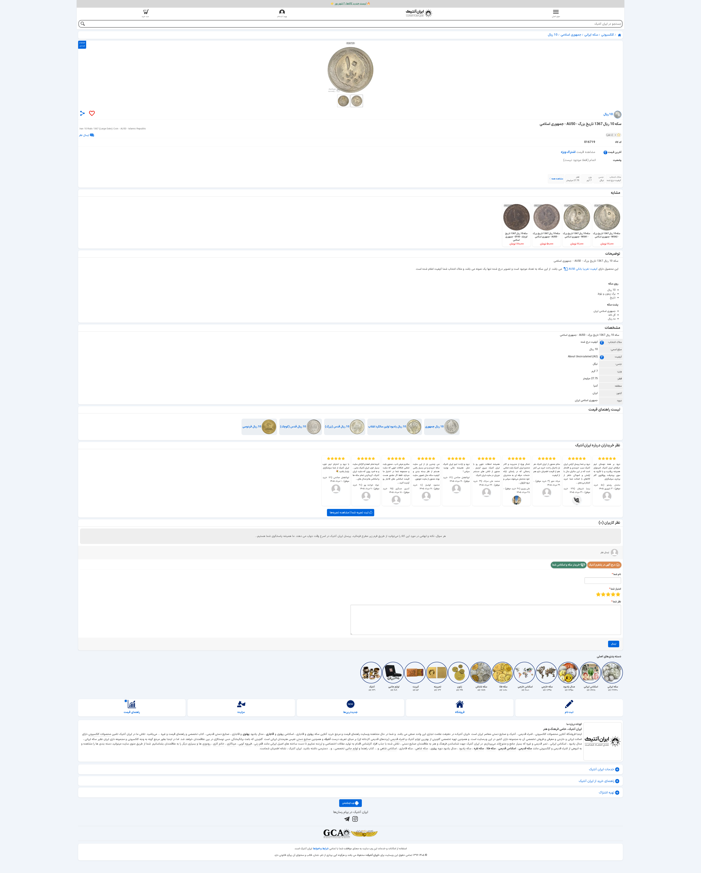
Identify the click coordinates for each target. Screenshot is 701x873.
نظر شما (617, 602)
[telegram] (346, 819)
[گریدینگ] (336, 833)
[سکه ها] (364, 833)
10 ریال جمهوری (434, 427)
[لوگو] (419, 13)
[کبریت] (416, 672)
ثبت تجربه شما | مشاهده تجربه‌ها (349, 512)
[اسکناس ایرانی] (591, 672)
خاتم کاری (218, 744)
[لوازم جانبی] (394, 672)
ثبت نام (569, 712)
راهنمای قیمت (132, 712)
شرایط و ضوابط (321, 849)
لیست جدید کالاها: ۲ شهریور (350, 4)
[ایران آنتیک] (620, 35)
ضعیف (618, 594)
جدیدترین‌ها (350, 712)
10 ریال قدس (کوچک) (293, 427)
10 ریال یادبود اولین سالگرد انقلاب (387, 427)
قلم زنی (258, 744)
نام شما (617, 574)
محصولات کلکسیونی (99, 734)
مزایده (241, 712)
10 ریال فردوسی (252, 427)
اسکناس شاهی (388, 749)
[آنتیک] (372, 672)
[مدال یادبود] (569, 672)
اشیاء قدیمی (397, 739)
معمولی (613, 594)
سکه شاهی (421, 749)
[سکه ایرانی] (613, 672)
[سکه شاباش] (481, 672)
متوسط (608, 594)
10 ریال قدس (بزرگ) (337, 427)
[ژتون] (459, 672)
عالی (598, 594)
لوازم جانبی (351, 749)
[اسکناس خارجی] (525, 672)
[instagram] (354, 819)
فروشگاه (460, 712)
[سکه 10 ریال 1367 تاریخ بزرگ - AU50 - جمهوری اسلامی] (350, 70)
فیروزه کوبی (245, 744)
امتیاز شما (616, 589)
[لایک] (92, 113)
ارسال (613, 644)
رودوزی (206, 744)
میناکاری (231, 744)
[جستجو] (82, 24)
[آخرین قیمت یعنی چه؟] (605, 152)
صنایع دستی (303, 739)
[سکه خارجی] (547, 672)
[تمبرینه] (438, 672)
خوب (603, 594)
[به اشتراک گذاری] (82, 113)
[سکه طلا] (503, 672)
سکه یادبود (465, 749)
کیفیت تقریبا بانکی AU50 (583, 269)
